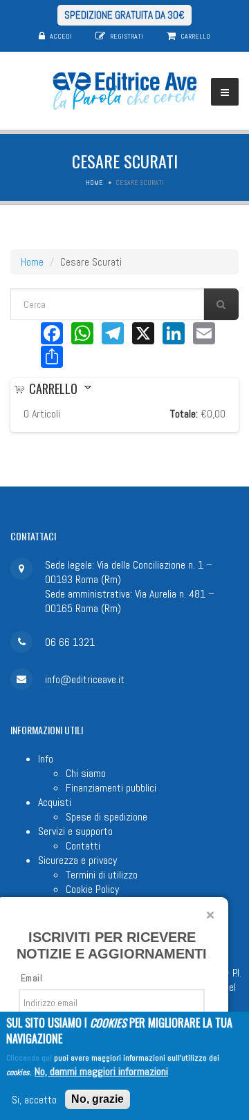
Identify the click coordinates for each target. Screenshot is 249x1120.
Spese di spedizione (106, 816)
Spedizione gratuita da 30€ (124, 14)
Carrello (195, 36)
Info (45, 758)
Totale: (184, 413)
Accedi (61, 36)
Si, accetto (34, 1099)
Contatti (83, 845)
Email (31, 978)
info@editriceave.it (84, 679)
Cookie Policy (92, 889)
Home (94, 182)
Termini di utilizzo (102, 874)
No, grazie (97, 1099)
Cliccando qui (29, 1057)
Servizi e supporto (75, 831)
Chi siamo (86, 773)
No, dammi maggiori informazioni (101, 1071)
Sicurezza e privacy (77, 860)
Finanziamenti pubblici (111, 787)
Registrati (126, 36)
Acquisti (54, 802)
